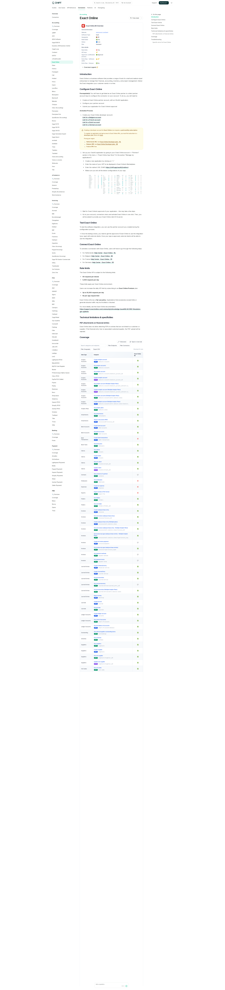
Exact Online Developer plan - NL (110, 142)
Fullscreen (123, 342)
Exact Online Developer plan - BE (107, 144)
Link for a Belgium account (92, 117)
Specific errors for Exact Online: (162, 42)
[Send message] (126, 986)
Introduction (155, 17)
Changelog (101, 7)
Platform (89, 7)
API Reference (71, 7)
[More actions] (141, 17)
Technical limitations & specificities (162, 31)
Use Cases (62, 7)
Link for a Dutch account (91, 122)
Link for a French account (91, 120)
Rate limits (154, 28)
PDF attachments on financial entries (163, 34)
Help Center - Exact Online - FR (101, 259)
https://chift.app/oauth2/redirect (117, 167)
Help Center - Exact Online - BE (102, 256)
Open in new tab (137, 342)
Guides (54, 7)
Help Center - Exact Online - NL (105, 253)
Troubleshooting (156, 39)
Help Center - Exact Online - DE (103, 262)
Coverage (154, 36)
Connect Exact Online (157, 25)
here (101, 135)
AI (95, 7)
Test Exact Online (156, 22)
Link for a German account (92, 125)
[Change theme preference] (171, 2)
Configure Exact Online (158, 19)
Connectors (81, 7)
